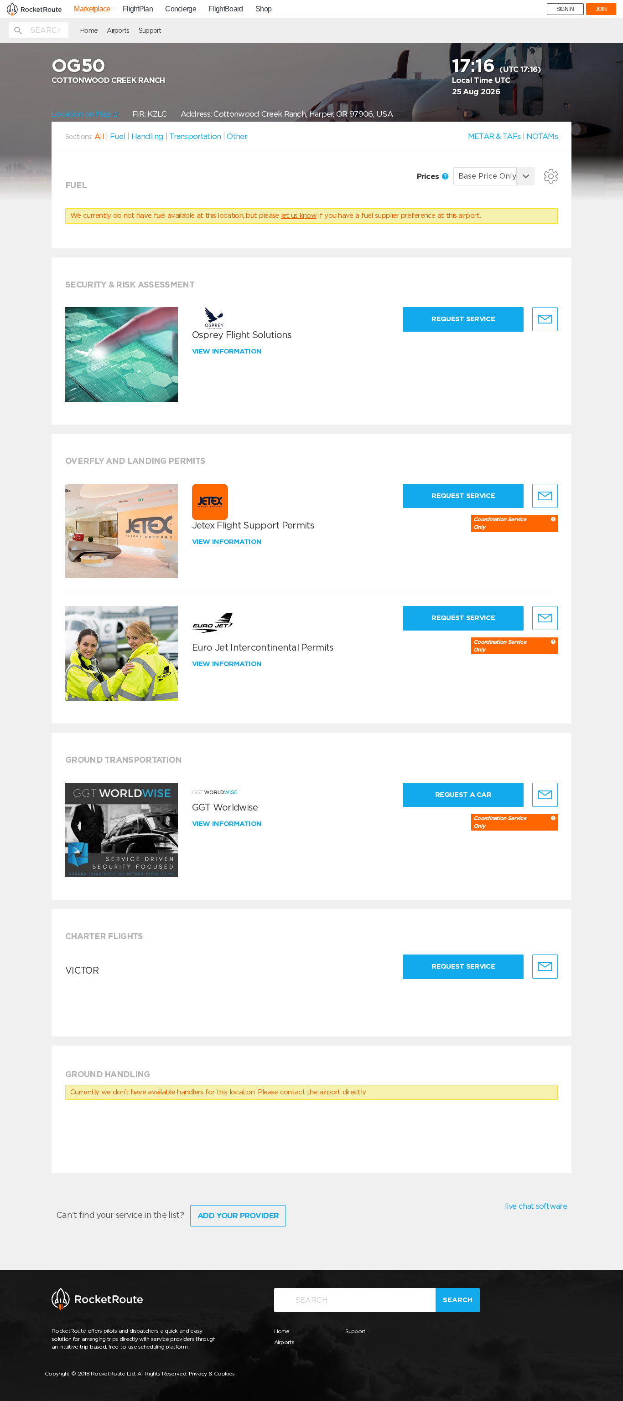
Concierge (180, 9)
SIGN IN (565, 9)
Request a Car (463, 794)
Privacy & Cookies (212, 1373)
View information (228, 351)
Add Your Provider (238, 1215)
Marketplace (92, 9)
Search (457, 1300)
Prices (429, 176)
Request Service (463, 319)
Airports (118, 30)
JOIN (601, 9)
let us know (299, 215)
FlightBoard (225, 9)
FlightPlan (138, 9)
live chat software (536, 1206)
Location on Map (82, 113)
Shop (263, 9)
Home (89, 30)
